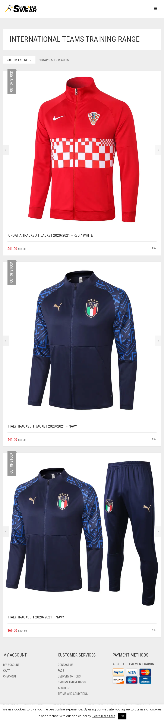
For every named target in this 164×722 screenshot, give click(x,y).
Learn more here (103, 716)
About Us (64, 688)
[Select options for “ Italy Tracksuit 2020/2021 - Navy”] (154, 630)
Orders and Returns (72, 682)
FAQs (61, 670)
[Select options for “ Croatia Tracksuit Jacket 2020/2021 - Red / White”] (154, 249)
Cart (6, 670)
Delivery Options (69, 676)
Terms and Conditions (73, 693)
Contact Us (65, 665)
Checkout (9, 676)
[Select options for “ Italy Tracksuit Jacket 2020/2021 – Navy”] (154, 439)
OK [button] (122, 716)
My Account (11, 665)
